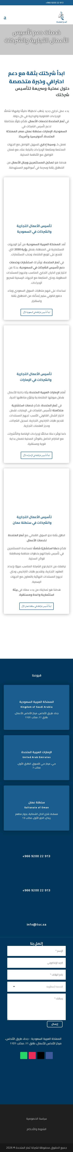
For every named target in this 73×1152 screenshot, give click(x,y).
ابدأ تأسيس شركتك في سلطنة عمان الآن (36, 606)
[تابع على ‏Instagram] (32, 1055)
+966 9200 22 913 (54, 3)
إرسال (54, 1024)
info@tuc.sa (36, 924)
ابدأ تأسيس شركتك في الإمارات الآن (36, 455)
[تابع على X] (40, 1055)
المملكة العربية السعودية (36, 701)
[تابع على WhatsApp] (23, 1055)
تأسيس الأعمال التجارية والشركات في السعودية (34, 228)
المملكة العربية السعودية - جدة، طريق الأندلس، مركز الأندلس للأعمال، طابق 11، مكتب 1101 (33, 1041)
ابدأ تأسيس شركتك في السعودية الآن (36, 312)
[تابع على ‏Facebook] (49, 1055)
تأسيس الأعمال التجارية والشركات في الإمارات (34, 376)
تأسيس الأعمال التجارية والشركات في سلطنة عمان (32, 520)
